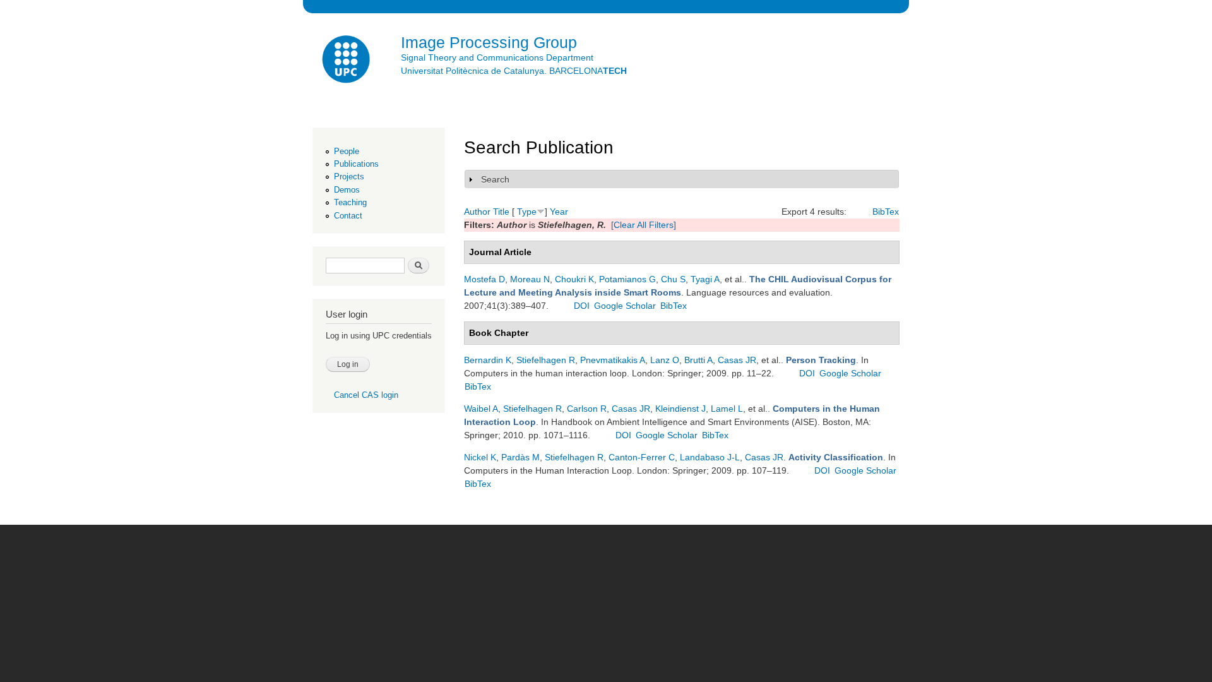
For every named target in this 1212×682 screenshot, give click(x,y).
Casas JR (737, 360)
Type (527, 211)
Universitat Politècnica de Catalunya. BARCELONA (514, 71)
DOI (582, 306)
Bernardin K (487, 360)
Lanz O (664, 360)
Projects (349, 176)
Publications (356, 164)
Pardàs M (520, 457)
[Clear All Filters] (643, 225)
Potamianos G (627, 279)
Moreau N (530, 279)
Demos (347, 189)
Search (495, 179)
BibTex (885, 211)
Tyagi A (705, 279)
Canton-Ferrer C (642, 457)
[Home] (347, 61)
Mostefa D (484, 279)
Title (501, 211)
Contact (348, 215)
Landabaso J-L (710, 457)
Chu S (673, 279)
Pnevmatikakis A (612, 360)
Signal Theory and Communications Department (497, 57)
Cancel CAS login (366, 395)
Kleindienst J (680, 409)
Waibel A (481, 409)
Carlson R (587, 409)
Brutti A (698, 360)
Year (559, 211)
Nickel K (480, 457)
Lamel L (727, 409)
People (346, 151)
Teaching (350, 202)
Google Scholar (625, 306)
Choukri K (574, 279)
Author (477, 211)
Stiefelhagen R (545, 360)
